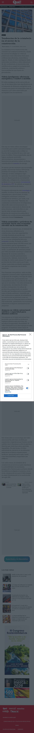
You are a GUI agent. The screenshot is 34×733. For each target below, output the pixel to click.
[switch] (27, 368)
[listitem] (17, 364)
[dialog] (17, 366)
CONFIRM (11, 395)
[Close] (30, 334)
